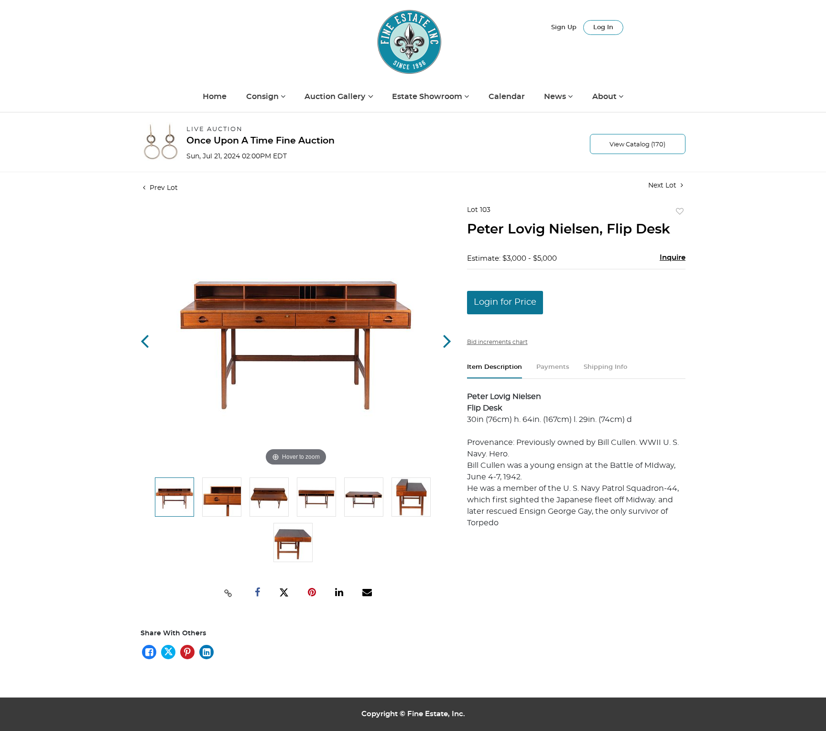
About (605, 96)
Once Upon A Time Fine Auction (260, 140)
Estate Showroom (428, 96)
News (556, 96)
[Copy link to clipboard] (228, 592)
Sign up (563, 27)
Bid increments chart (497, 342)
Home (215, 96)
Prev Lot (163, 188)
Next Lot (663, 185)
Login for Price (505, 302)
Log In (603, 27)
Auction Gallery (335, 96)
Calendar (507, 96)
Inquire (672, 257)
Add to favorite (679, 212)
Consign (263, 96)
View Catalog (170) (637, 145)
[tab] (494, 371)
